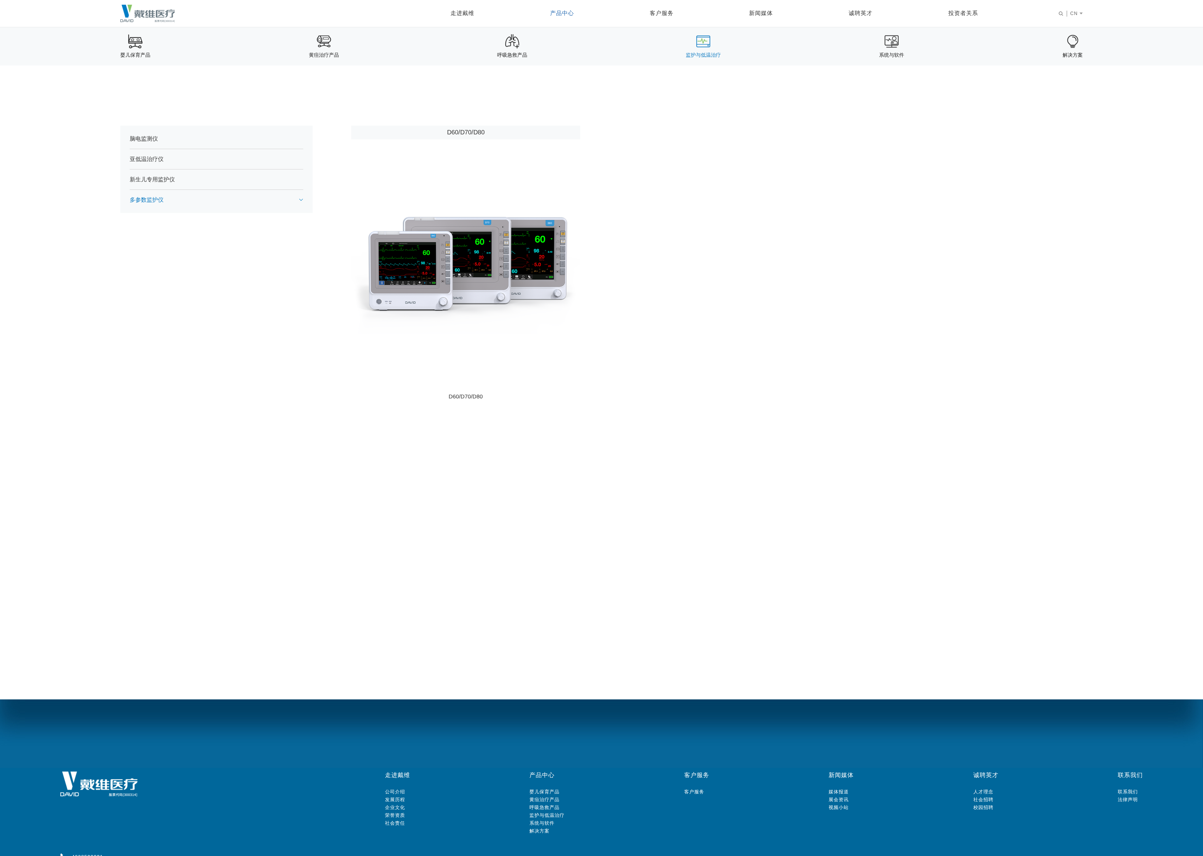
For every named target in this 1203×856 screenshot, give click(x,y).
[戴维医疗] (147, 13)
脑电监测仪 (144, 139)
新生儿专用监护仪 (152, 180)
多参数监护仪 (147, 200)
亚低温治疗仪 (147, 159)
